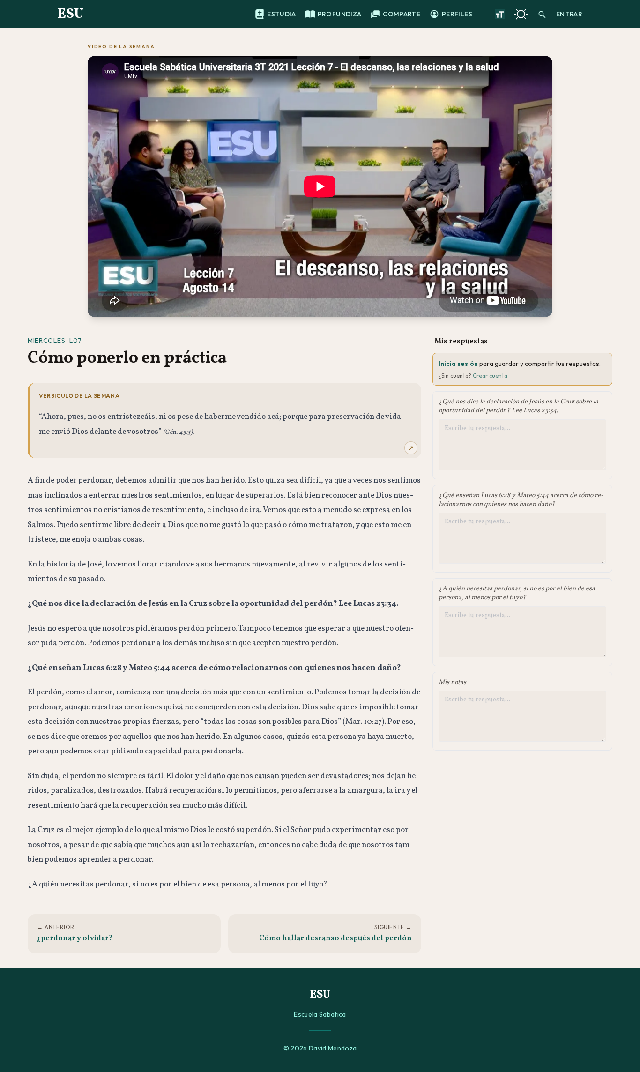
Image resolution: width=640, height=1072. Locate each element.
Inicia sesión (458, 363)
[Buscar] (542, 14)
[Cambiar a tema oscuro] (521, 14)
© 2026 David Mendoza (320, 1048)
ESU (70, 14)
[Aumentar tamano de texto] (500, 14)
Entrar (569, 14)
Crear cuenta (490, 375)
